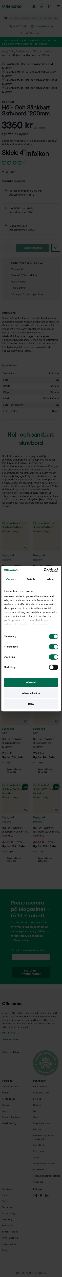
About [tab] (50, 579)
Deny (31, 703)
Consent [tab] (11, 579)
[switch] (53, 646)
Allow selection (31, 693)
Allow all (31, 682)
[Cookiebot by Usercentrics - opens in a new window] (44, 570)
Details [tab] (31, 579)
